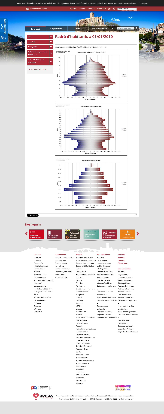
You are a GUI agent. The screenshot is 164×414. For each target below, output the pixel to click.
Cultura (79, 269)
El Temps (37, 260)
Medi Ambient (81, 312)
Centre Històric (39, 269)
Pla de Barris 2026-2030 (43, 289)
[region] (124, 19)
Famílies (79, 283)
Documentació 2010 (38, 69)
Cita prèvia (38, 312)
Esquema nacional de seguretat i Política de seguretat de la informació (107, 314)
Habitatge (79, 300)
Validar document (103, 266)
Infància (79, 297)
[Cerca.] (137, 28)
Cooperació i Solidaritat (85, 266)
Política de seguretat (114, 396)
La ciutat (31, 42)
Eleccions (37, 306)
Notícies (73, 8)
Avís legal (69, 396)
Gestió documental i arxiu (85, 289)
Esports (79, 280)
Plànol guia (101, 8)
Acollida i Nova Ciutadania (86, 260)
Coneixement (81, 366)
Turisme (37, 272)
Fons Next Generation (42, 297)
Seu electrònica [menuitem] (99, 28)
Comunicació (81, 272)
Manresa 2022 (39, 275)
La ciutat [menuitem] (35, 29)
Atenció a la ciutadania (84, 257)
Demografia (32, 47)
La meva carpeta (103, 263)
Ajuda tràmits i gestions (106, 297)
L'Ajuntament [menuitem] (57, 28)
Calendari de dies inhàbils (107, 300)
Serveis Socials (82, 357)
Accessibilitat (128, 396)
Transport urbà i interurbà (43, 280)
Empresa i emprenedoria (85, 275)
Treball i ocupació (82, 363)
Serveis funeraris (82, 355)
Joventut (79, 303)
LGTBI (78, 306)
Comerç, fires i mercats (85, 263)
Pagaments (101, 260)
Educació (79, 277)
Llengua (79, 309)
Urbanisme (80, 369)
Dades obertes (40, 300)
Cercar (113, 28)
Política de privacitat (81, 396)
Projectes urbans (82, 340)
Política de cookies (98, 396)
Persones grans (82, 323)
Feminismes (80, 286)
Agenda (82, 8)
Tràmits (100, 257)
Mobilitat (79, 315)
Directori (91, 8)
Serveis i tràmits (61, 277)
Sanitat (78, 352)
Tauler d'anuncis (103, 277)
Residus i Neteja (82, 349)
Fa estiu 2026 (81, 380)
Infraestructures (40, 277)
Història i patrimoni (41, 266)
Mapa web (60, 396)
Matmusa (79, 383)
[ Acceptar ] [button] (144, 3)
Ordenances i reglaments (106, 286)
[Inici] (136, 216)
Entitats (37, 303)
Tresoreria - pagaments (85, 360)
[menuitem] (40, 37)
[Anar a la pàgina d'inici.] (37, 10)
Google (135, 10)
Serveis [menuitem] (78, 28)
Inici (29, 37)
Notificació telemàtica (105, 275)
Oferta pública (102, 269)
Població (79, 326)
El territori (37, 257)
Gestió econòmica (62, 269)
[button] (26, 234)
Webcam (37, 309)
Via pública (80, 372)
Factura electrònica (104, 272)
